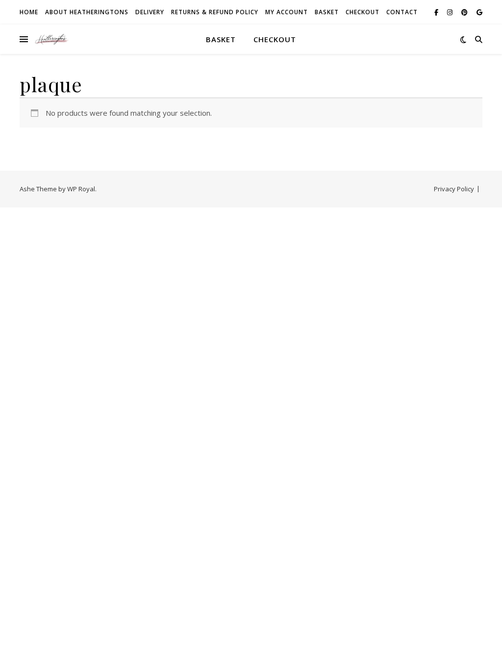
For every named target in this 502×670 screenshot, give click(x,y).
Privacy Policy (454, 188)
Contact (402, 12)
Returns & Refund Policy (214, 12)
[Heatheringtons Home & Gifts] (51, 39)
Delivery (149, 12)
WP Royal (81, 188)
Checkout (362, 12)
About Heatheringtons (86, 12)
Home (29, 12)
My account (286, 12)
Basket (327, 12)
